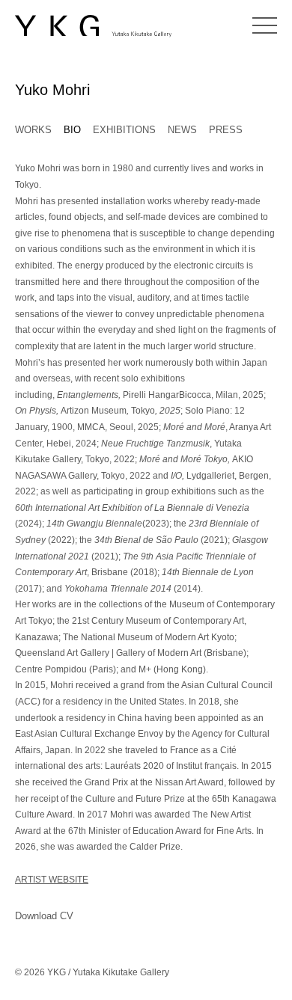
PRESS (226, 129)
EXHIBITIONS (124, 129)
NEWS (182, 129)
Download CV (44, 915)
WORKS (33, 129)
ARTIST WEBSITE (51, 879)
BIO (72, 129)
